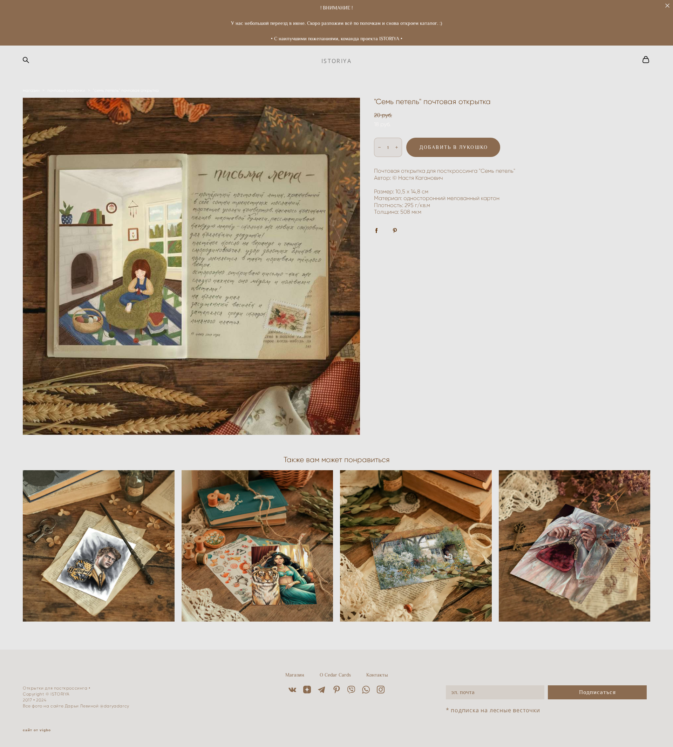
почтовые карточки (66, 90)
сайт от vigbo (37, 730)
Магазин (294, 675)
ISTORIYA (336, 61)
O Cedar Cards (335, 675)
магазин (31, 90)
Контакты (377, 675)
